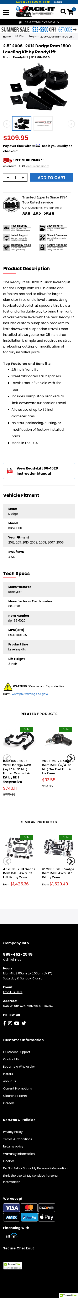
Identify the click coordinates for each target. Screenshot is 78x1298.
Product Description (26, 268)
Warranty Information (19, 1154)
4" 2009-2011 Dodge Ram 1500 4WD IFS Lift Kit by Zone (19, 873)
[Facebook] (4, 1023)
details (57, 2)
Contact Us (11, 1059)
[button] (22, 123)
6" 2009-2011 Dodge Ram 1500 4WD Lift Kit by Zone (58, 873)
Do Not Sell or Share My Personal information (35, 1168)
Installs (8, 1074)
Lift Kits (19, 36)
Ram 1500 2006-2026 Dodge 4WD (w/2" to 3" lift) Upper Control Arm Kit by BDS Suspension (18, 771)
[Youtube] (16, 1023)
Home (7, 36)
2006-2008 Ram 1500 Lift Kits (57, 36)
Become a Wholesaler (19, 1067)
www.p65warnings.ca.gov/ (30, 694)
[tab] (29, 268)
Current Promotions (17, 1088)
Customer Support (16, 1052)
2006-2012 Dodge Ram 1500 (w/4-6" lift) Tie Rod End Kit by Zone (57, 767)
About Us (9, 1081)
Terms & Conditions (17, 1139)
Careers (9, 1103)
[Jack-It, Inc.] (35, 11)
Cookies (9, 1161)
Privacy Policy (13, 1132)
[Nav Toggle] (6, 13)
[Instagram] (10, 1023)
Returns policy (13, 1146)
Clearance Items (15, 1096)
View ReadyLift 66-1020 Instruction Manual (37, 471)
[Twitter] (23, 1023)
